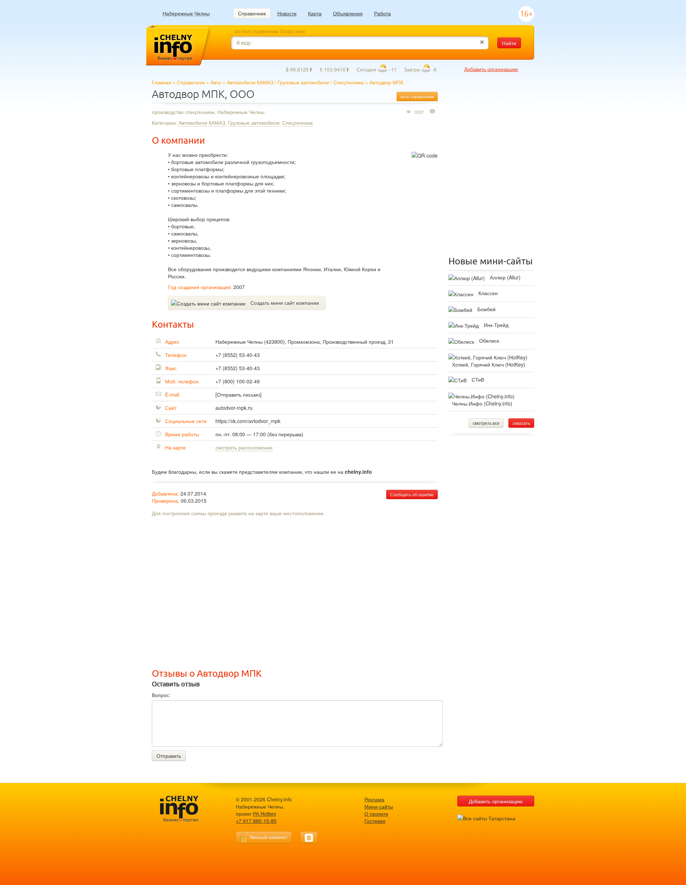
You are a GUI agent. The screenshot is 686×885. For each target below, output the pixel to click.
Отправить (168, 755)
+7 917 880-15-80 (256, 820)
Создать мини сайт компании (284, 302)
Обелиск (489, 340)
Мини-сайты (378, 806)
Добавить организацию (491, 69)
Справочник (252, 13)
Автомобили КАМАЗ (250, 82)
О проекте (376, 813)
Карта (315, 13)
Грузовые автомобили (303, 82)
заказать (521, 423)
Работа (382, 13)
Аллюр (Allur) (505, 277)
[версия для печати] (433, 111)
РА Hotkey (264, 813)
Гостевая (375, 820)
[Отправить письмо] (238, 394)
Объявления (348, 13)
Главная (161, 82)
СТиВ (478, 379)
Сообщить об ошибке (412, 494)
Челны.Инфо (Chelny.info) (482, 403)
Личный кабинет (268, 836)
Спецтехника (348, 82)
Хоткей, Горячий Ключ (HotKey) (488, 364)
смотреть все (486, 423)
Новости (287, 13)
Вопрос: (161, 694)
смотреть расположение (244, 447)
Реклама (374, 799)
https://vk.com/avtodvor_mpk (247, 420)
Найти (509, 42)
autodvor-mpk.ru (234, 407)
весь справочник (417, 96)
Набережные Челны (186, 13)
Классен (488, 293)
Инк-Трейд (496, 324)
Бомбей (486, 309)
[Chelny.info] (185, 809)
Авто (215, 82)
